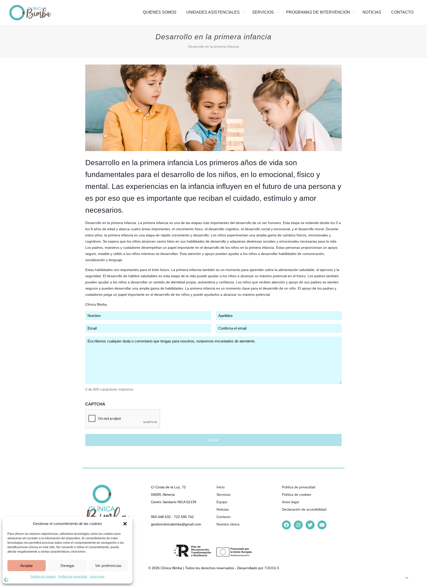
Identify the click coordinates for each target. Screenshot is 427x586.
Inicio (220, 487)
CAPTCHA (95, 404)
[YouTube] (322, 524)
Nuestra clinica (227, 524)
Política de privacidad (72, 576)
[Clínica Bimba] (30, 12)
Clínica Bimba (96, 304)
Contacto (223, 517)
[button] (125, 523)
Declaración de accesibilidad (304, 509)
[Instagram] (298, 524)
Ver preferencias (108, 565)
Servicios (223, 494)
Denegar (67, 565)
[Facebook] (286, 524)
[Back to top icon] (406, 578)
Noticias (222, 509)
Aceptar (26, 565)
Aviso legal (97, 576)
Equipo (221, 502)
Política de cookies (43, 576)
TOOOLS (271, 568)
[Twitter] (310, 524)
